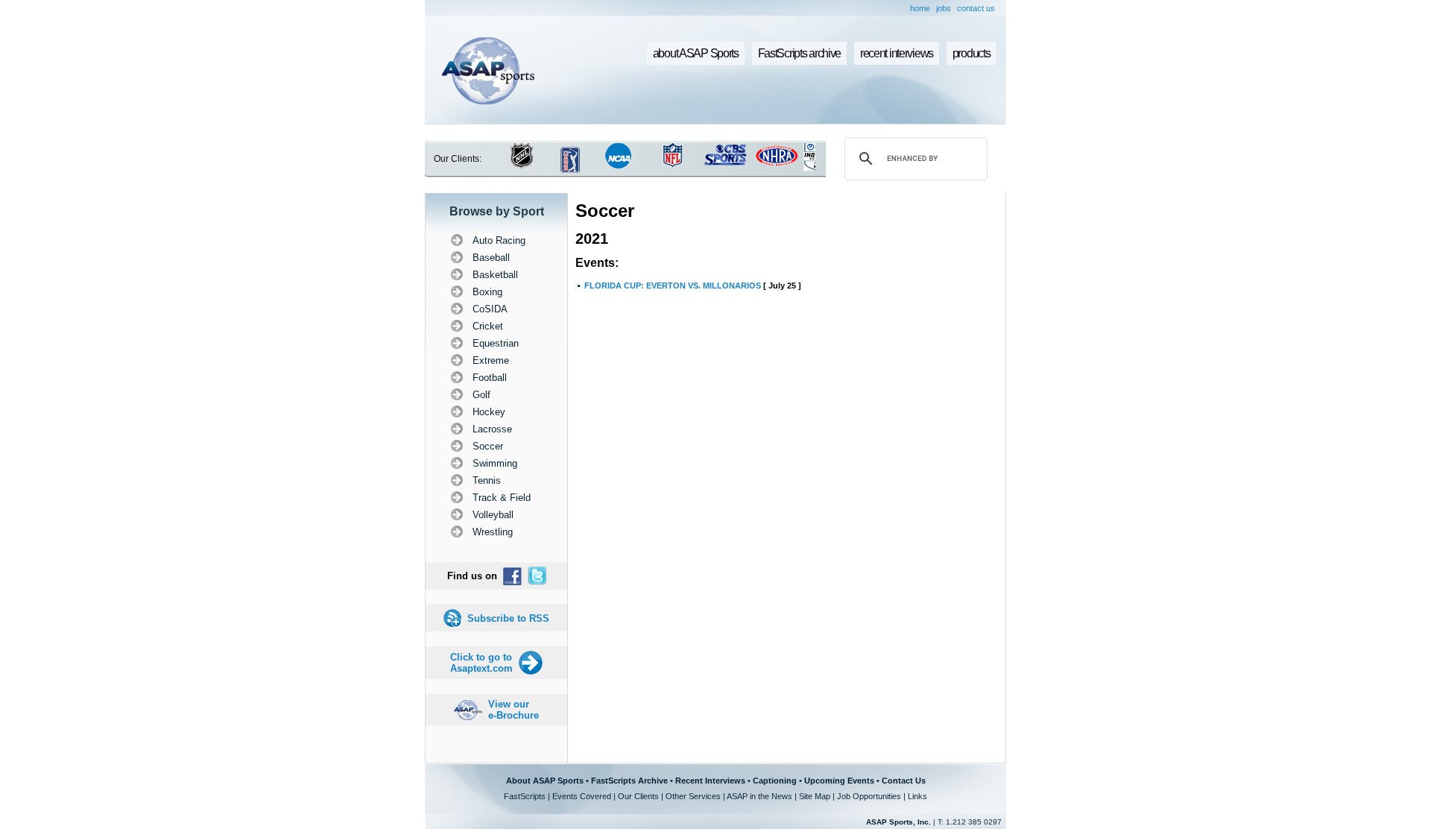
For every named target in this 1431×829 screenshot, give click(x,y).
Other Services (693, 796)
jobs (943, 8)
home (920, 8)
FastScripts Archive (629, 780)
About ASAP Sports (545, 780)
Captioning (775, 780)
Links (917, 796)
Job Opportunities (869, 796)
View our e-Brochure (513, 710)
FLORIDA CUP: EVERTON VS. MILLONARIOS (672, 285)
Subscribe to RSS (508, 618)
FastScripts (525, 796)
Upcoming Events (839, 780)
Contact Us (904, 780)
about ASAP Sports (696, 53)
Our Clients (638, 796)
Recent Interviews (710, 780)
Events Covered (581, 796)
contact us (976, 8)
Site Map (814, 796)
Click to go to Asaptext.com (481, 663)
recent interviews (896, 53)
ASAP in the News (759, 796)
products (972, 53)
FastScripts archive (799, 53)
